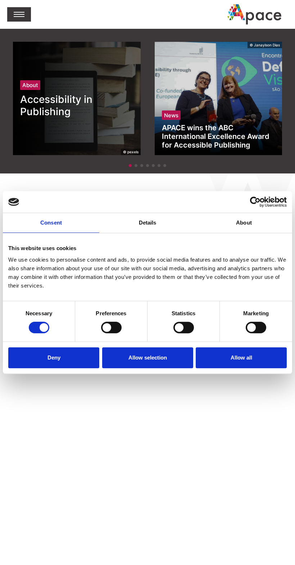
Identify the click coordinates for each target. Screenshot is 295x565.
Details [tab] (147, 223)
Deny (53, 357)
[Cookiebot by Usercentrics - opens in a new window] (255, 201)
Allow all (241, 357)
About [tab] (244, 223)
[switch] (111, 327)
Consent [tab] (51, 223)
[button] (19, 14)
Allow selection (147, 357)
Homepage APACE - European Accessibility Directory (254, 14)
